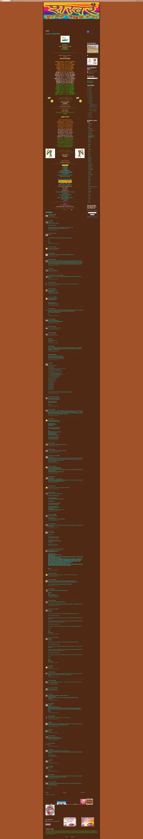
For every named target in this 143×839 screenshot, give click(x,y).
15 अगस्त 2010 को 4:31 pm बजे (53, 335)
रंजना (49, 694)
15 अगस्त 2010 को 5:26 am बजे (53, 243)
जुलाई (90, 112)
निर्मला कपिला (50, 476)
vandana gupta (51, 514)
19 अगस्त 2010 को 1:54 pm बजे (53, 677)
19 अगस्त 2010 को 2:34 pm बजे (53, 684)
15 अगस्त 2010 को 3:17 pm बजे (53, 323)
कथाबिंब (89, 183)
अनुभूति (89, 195)
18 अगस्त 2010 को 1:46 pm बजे (53, 527)
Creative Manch (51, 297)
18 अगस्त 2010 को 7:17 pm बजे (53, 585)
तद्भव (89, 151)
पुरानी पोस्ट (82, 792)
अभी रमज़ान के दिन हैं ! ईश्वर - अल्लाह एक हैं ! (93, 105)
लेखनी (89, 176)
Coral (49, 665)
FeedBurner (95, 216)
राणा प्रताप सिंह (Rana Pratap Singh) (54, 275)
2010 (89, 96)
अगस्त (90, 103)
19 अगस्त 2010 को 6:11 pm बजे (53, 690)
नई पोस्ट (47, 792)
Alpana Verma (50, 466)
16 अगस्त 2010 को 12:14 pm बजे (53, 462)
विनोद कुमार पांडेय (51, 259)
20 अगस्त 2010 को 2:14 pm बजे (53, 732)
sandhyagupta (51, 579)
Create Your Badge (89, 33)
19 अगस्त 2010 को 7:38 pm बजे (53, 712)
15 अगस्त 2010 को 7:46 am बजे (53, 265)
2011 (89, 94)
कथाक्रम (89, 149)
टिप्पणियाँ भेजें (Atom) (52, 794)
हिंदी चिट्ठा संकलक (48, 804)
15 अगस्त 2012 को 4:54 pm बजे (53, 785)
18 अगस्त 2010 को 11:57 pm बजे (53, 605)
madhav (49, 703)
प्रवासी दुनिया (90, 134)
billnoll (66, 836)
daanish (49, 418)
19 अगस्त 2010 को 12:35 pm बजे (53, 662)
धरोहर (89, 190)
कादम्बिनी (89, 188)
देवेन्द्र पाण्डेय (50, 743)
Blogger (72, 836)
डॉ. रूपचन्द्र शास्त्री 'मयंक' (52, 396)
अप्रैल (90, 117)
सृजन (89, 146)
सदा (48, 722)
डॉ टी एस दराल (50, 319)
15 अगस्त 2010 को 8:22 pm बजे (53, 351)
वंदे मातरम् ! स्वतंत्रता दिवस (53, 34)
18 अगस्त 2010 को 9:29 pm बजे (53, 597)
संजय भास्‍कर (50, 443)
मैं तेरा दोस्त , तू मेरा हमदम (92, 110)
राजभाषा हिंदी (50, 253)
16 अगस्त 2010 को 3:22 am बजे (53, 415)
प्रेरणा (89, 142)
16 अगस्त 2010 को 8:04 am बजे (53, 452)
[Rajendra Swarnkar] (88, 32)
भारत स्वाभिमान (90, 174)
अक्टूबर (90, 100)
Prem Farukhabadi (51, 687)
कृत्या (89, 181)
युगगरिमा (89, 161)
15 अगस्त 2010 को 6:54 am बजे (53, 256)
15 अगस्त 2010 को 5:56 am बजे (53, 249)
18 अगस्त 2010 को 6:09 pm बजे (53, 576)
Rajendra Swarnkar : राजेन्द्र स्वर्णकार (92, 73)
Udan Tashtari (50, 233)
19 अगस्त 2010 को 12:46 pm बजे (53, 668)
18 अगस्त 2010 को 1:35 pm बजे (53, 520)
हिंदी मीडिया (90, 158)
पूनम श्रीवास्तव (50, 672)
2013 (89, 91)
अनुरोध (89, 156)
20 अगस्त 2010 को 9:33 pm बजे (53, 746)
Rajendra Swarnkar (89, 30)
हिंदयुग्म (89, 144)
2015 (89, 88)
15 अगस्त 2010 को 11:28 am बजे (53, 305)
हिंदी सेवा (89, 179)
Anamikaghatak (51, 573)
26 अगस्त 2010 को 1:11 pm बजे (53, 778)
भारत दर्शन (90, 163)
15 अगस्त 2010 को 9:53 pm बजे (53, 393)
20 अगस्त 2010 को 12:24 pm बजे (53, 726)
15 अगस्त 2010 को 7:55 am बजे (53, 271)
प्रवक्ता (89, 125)
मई (89, 115)
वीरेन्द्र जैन (50, 774)
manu (49, 749)
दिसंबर (90, 97)
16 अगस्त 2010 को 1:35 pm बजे (53, 473)
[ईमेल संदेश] (71, 209)
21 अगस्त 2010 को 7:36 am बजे (53, 762)
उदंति (89, 127)
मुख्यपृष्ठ (64, 792)
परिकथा (89, 198)
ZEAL (49, 766)
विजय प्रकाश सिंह (51, 600)
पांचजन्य (89, 202)
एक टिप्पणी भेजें (49, 788)
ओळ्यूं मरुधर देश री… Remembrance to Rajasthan (91, 136)
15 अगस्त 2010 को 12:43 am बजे (53, 217)
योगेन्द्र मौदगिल (50, 282)
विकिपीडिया (90, 123)
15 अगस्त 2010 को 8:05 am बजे (53, 279)
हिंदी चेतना (89, 132)
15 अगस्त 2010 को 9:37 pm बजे (53, 359)
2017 (89, 87)
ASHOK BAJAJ (51, 214)
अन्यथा (89, 178)
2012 (89, 93)
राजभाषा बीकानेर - (91, 130)
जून (89, 114)
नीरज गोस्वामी (50, 308)
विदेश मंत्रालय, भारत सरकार (92, 186)
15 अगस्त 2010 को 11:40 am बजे (53, 315)
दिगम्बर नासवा (50, 716)
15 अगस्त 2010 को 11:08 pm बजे (53, 406)
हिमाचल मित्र (90, 165)
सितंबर (90, 101)
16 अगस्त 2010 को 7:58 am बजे (53, 439)
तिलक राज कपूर (50, 288)
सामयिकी (89, 171)
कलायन (89, 139)
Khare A (49, 531)
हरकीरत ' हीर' (50, 492)
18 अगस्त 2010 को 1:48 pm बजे (53, 545)
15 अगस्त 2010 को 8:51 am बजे (53, 285)
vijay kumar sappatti (52, 637)
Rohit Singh (50, 409)
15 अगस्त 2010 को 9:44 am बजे (53, 293)
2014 (89, 90)
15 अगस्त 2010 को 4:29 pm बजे (53, 329)
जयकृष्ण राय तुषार (50, 326)
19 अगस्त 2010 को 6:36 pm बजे (53, 700)
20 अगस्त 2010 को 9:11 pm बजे (53, 739)
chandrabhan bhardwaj (52, 455)
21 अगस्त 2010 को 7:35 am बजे (53, 756)
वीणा (89, 193)
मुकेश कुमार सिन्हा (51, 680)
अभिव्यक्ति (89, 191)
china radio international (90, 169)
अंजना (49, 729)
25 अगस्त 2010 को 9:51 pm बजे (53, 771)
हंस (88, 200)
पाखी (89, 153)
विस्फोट (89, 154)
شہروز (49, 220)
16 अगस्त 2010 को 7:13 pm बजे (53, 482)
